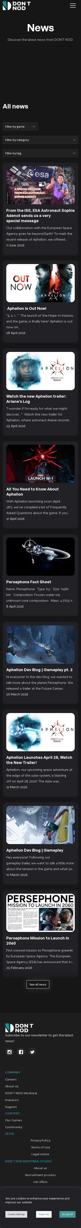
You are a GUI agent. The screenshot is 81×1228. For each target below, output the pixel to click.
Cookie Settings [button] (16, 1214)
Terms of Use (40, 1147)
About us (40, 1168)
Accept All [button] (67, 1214)
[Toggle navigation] (72, 6)
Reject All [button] (44, 1214)
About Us (12, 1086)
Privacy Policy (41, 1140)
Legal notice (40, 1154)
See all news (37, 984)
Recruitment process (40, 1175)
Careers (11, 1079)
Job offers (40, 1182)
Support (11, 1106)
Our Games (13, 1120)
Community (13, 1127)
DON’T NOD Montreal (21, 1093)
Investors (12, 1099)
